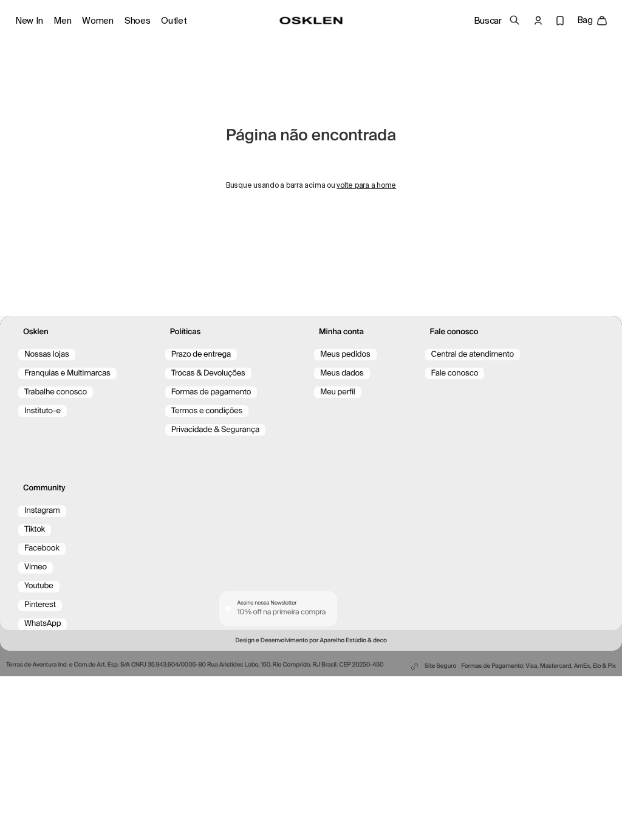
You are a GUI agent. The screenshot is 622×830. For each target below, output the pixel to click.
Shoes (138, 21)
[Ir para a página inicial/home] (311, 20)
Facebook (42, 548)
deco (380, 641)
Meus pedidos (345, 354)
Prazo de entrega (201, 354)
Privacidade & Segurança (215, 430)
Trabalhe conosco (55, 392)
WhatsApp (42, 624)
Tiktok (34, 529)
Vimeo (35, 567)
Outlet (173, 21)
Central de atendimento (472, 354)
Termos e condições (207, 411)
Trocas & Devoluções (208, 373)
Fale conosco (455, 373)
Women (98, 21)
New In (29, 21)
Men (62, 21)
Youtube (38, 586)
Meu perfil (337, 392)
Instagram (42, 511)
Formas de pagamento (211, 392)
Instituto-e (42, 411)
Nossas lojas (46, 354)
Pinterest (40, 605)
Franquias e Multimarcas (67, 373)
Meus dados (342, 373)
